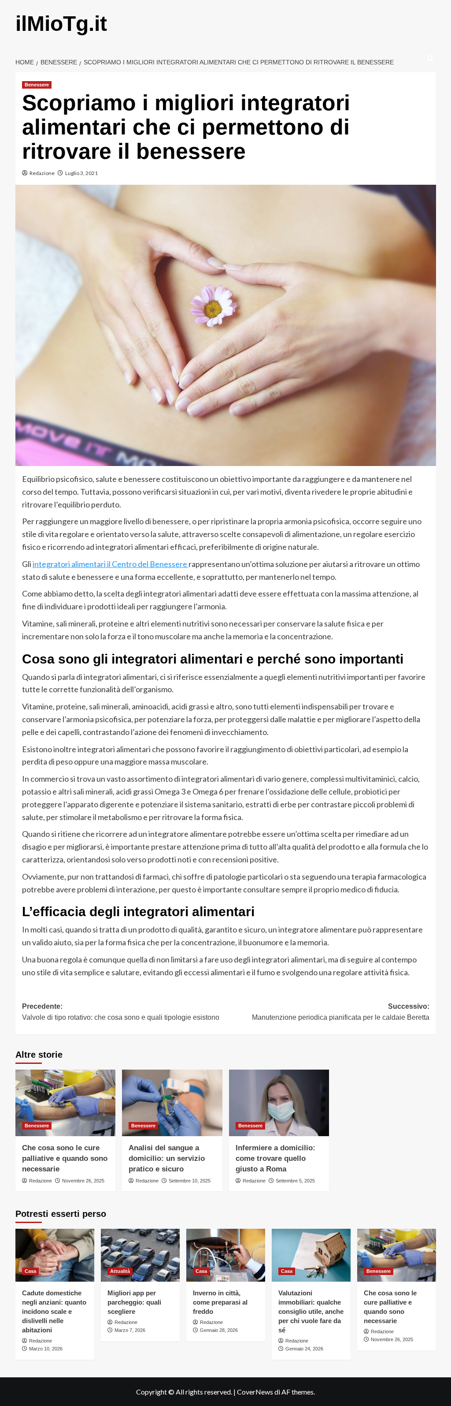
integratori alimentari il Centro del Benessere (111, 564)
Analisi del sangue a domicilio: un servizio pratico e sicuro (167, 1158)
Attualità (120, 1271)
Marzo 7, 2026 (130, 1330)
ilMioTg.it (61, 23)
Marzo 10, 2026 (46, 1348)
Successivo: (340, 1012)
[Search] (430, 59)
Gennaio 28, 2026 (219, 1330)
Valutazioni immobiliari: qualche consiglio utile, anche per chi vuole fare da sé (311, 1311)
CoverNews (255, 1391)
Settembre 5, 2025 (295, 1180)
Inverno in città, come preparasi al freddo (220, 1302)
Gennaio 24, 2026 (304, 1348)
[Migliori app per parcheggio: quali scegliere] (140, 1255)
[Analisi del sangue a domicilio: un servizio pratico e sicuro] (172, 1103)
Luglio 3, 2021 (81, 173)
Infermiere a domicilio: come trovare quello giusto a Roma (275, 1158)
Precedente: (120, 1012)
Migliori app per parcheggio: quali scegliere (134, 1302)
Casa (30, 1271)
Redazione (42, 173)
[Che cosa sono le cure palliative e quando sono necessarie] (65, 1103)
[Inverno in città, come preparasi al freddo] (225, 1255)
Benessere (37, 84)
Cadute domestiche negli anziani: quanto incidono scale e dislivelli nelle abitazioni (54, 1311)
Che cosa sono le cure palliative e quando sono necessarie (64, 1158)
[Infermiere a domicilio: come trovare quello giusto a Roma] (279, 1103)
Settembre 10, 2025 (190, 1180)
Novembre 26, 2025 (83, 1180)
